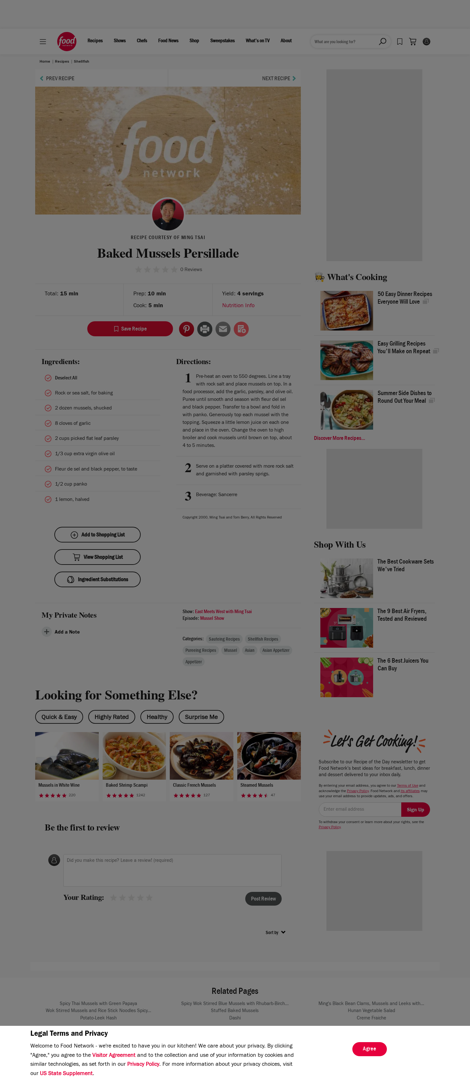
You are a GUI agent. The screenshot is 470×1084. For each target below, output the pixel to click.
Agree (369, 1049)
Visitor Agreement (114, 1056)
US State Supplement (66, 1074)
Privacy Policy (143, 1065)
